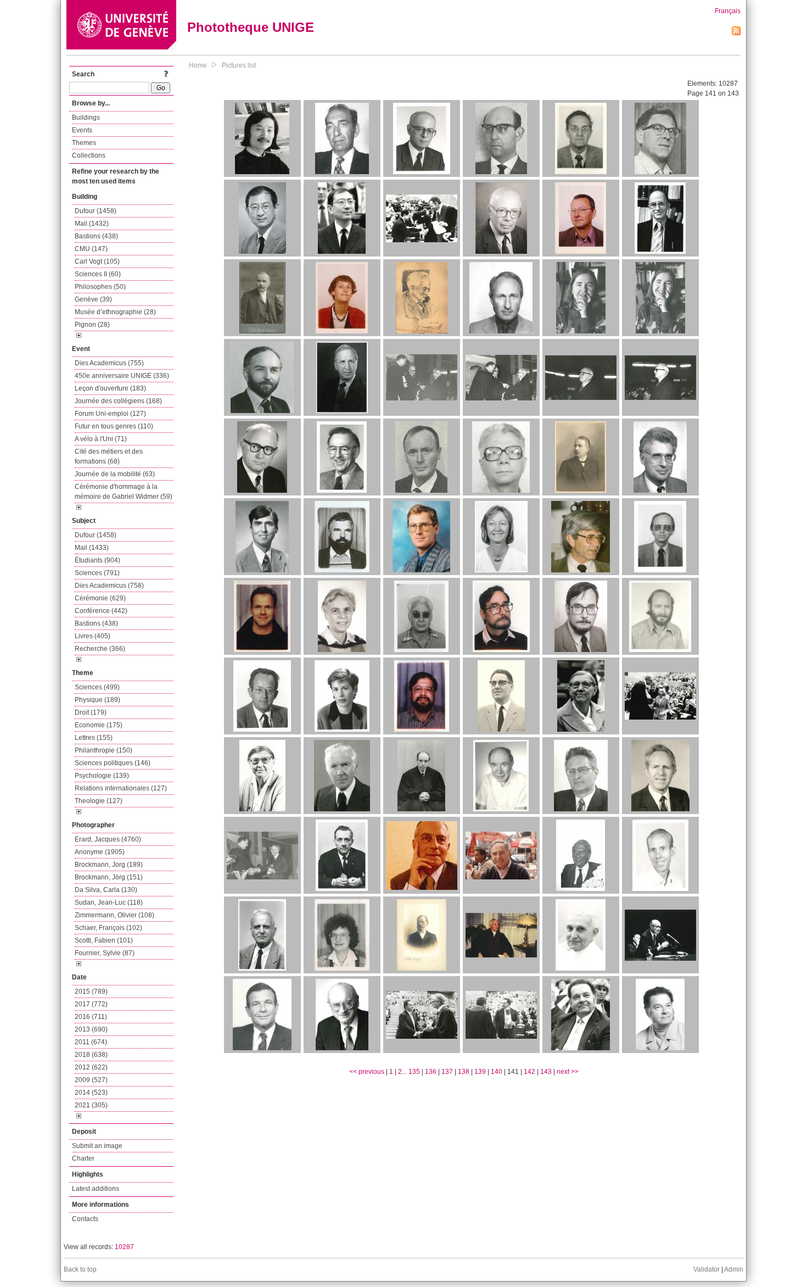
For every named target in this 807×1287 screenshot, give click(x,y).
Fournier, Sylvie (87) (104, 953)
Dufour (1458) (95, 211)
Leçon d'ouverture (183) (110, 388)
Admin (733, 1269)
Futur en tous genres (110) (114, 426)
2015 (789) (91, 991)
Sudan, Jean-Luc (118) (109, 902)
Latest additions (95, 1189)
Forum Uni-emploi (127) (110, 413)
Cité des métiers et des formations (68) (109, 456)
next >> (568, 1072)
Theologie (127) (98, 801)
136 (430, 1072)
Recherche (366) (100, 649)
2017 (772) (91, 1004)
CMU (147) (91, 249)
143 (546, 1072)
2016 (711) (91, 1017)
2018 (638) (91, 1054)
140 (496, 1072)
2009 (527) (91, 1080)
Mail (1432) (92, 223)
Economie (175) (98, 725)
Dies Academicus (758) (109, 585)
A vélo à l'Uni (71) (101, 439)
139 (480, 1072)
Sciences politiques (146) (112, 763)
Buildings (86, 117)
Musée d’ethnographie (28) (115, 312)
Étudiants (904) (97, 560)
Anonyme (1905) (100, 852)
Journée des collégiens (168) (118, 401)
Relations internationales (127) (121, 788)
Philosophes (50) (100, 287)
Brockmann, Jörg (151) (109, 877)
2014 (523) (91, 1092)
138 (463, 1072)
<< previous (366, 1072)
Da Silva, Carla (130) (106, 890)
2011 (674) (91, 1042)
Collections (88, 155)
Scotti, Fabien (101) (104, 940)
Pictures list (239, 65)
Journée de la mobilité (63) (115, 474)
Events (82, 130)
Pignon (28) (92, 324)
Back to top (80, 1269)
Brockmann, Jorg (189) (109, 864)
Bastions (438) (96, 236)
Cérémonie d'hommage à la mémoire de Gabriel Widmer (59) (123, 491)
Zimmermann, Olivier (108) (114, 915)
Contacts (85, 1219)
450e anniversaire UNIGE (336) (122, 376)
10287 (124, 1247)
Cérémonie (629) (100, 598)
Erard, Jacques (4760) (108, 839)
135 (414, 1072)
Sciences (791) (97, 573)
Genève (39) (93, 299)
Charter (83, 1158)
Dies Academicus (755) (109, 363)
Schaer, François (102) (108, 928)
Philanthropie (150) (103, 750)
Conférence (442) (101, 611)
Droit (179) (91, 712)
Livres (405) (92, 636)
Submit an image (97, 1146)
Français (728, 11)
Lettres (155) (94, 738)
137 (447, 1072)
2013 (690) (91, 1029)
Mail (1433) (92, 547)
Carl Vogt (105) (97, 261)
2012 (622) (91, 1067)
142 (529, 1072)
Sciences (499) (97, 687)
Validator (706, 1269)
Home (198, 65)
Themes (84, 143)
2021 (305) (91, 1105)
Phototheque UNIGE (250, 27)
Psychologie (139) (102, 775)
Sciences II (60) (98, 274)
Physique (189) (97, 700)
